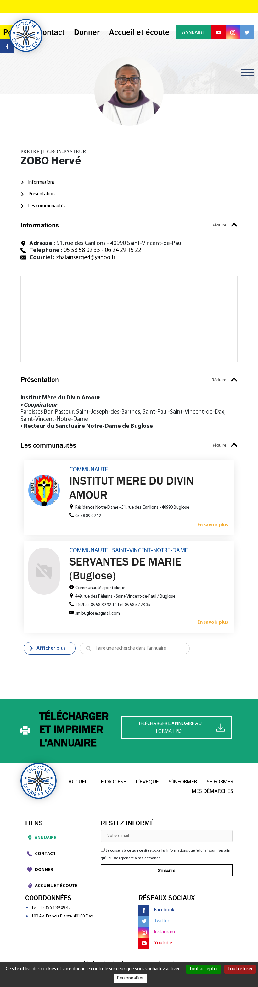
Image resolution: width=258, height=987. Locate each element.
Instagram (164, 931)
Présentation (41, 194)
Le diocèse (112, 782)
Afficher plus (51, 648)
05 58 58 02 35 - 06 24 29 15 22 (102, 251)
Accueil (78, 782)
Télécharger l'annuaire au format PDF (170, 727)
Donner (43, 869)
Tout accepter (203, 969)
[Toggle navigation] (247, 72)
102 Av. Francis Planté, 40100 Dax (62, 916)
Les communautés (46, 206)
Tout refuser (240, 969)
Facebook (164, 909)
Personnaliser (130, 978)
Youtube (163, 942)
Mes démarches (212, 792)
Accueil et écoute (55, 886)
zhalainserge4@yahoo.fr (85, 258)
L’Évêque (147, 782)
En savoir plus (212, 524)
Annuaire (45, 837)
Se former (220, 782)
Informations (41, 182)
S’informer (183, 782)
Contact (45, 853)
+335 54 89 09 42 (55, 908)
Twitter (161, 920)
